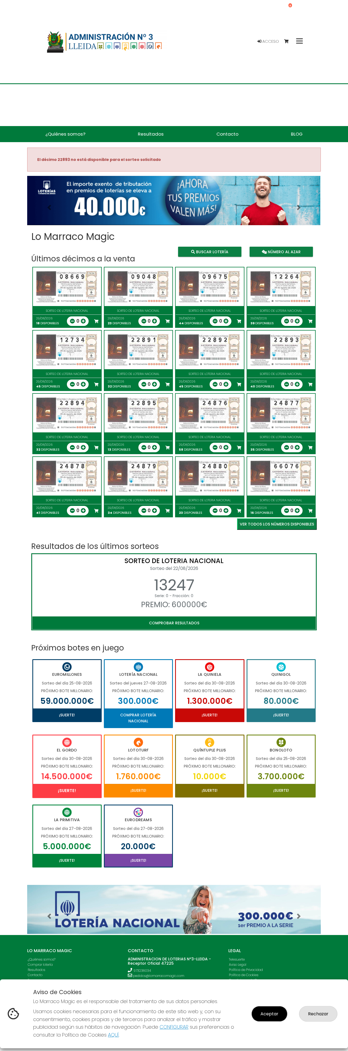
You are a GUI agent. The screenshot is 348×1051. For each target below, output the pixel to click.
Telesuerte (237, 959)
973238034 (142, 970)
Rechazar (318, 1014)
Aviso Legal (237, 964)
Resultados (36, 969)
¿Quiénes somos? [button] (65, 134)
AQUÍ (113, 1034)
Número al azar (283, 252)
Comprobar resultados (174, 623)
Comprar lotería (40, 964)
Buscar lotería (211, 252)
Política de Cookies (243, 975)
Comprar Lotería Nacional (138, 718)
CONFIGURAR (174, 1026)
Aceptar (269, 1014)
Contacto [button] (227, 134)
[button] (49, 207)
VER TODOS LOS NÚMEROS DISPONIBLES (277, 524)
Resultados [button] (151, 134)
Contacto (35, 975)
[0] (289, 41)
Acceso (270, 41)
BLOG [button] (297, 134)
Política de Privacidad (246, 969)
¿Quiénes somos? (41, 959)
